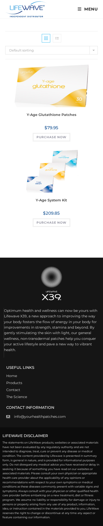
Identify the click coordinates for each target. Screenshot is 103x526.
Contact (13, 390)
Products (14, 383)
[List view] (57, 38)
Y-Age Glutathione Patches (51, 114)
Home (11, 376)
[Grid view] (46, 38)
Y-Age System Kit (51, 200)
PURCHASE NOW (51, 137)
